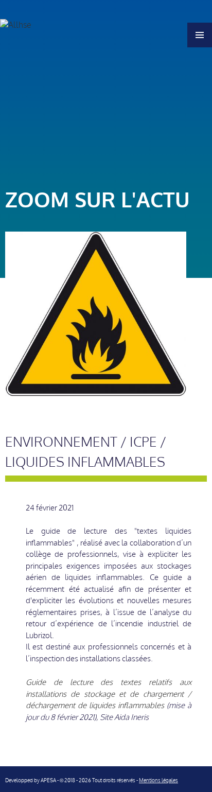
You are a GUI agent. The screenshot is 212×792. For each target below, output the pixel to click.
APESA (48, 780)
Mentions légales (158, 780)
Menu (199, 35)
